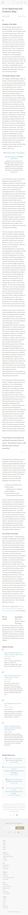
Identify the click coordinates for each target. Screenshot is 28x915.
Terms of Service (6, 893)
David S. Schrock (8, 707)
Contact (4, 898)
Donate (4, 849)
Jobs (4, 889)
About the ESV (6, 865)
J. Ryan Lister (14, 783)
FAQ (4, 904)
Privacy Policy (6, 891)
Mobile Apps (5, 868)
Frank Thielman (14, 774)
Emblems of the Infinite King (14, 781)
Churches (5, 858)
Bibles (4, 844)
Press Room (5, 875)
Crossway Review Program (8, 877)
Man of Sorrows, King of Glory (14, 760)
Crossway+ (5, 860)
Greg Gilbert (23, 16)
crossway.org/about (13, 811)
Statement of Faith (7, 888)
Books (4, 842)
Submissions (5, 905)
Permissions (5, 907)
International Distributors (8, 856)
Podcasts (5, 873)
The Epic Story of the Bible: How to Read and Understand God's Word (13, 608)
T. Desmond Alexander (14, 795)
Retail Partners (6, 854)
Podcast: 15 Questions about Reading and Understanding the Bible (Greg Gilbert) (13, 727)
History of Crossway (7, 886)
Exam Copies (5, 879)
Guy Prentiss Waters (9, 656)
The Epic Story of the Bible (14, 157)
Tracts (4, 845)
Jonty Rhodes (8, 679)
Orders (4, 902)
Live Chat (5, 900)
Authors (4, 847)
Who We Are (5, 884)
